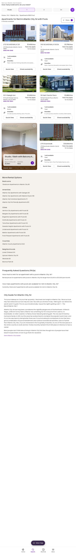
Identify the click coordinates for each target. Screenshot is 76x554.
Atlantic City (14, 15)
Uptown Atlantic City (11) (10, 255)
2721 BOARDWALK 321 (11, 44)
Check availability (26, 69)
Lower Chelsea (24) (8, 252)
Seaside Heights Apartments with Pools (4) (16, 226)
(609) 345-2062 (8, 50)
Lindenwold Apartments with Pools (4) (15, 229)
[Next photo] (34, 33)
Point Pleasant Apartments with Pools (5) (15, 236)
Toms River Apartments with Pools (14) (15, 223)
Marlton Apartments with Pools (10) (14, 232)
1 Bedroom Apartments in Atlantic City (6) (16, 184)
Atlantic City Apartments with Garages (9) (16, 193)
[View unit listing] (32, 162)
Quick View (10, 69)
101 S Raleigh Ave (9, 95)
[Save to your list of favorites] (33, 28)
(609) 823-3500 (45, 101)
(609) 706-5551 (45, 52)
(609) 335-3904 (8, 101)
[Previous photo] (4, 33)
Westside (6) (6, 258)
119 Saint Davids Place (48, 95)
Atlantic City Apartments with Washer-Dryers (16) (18, 196)
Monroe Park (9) (7, 262)
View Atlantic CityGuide (12, 335)
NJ (8, 15)
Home (4, 15)
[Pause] (34, 125)
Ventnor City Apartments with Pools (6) (15, 210)
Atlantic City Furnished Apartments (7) (15, 199)
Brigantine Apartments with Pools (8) (14, 217)
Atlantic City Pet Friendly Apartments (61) (15, 202)
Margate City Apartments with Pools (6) (15, 213)
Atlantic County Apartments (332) (13, 244)
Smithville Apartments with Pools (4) (14, 220)
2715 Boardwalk (46, 143)
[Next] (72, 10)
